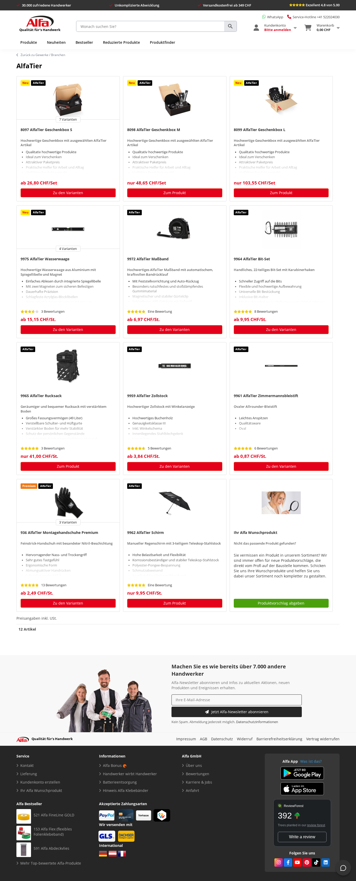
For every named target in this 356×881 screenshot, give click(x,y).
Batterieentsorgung (120, 782)
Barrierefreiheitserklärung (279, 738)
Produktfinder (162, 42)
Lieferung (28, 773)
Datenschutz (222, 738)
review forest (316, 825)
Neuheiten (56, 42)
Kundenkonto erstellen (40, 782)
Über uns (194, 765)
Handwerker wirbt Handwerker (130, 773)
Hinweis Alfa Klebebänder (125, 790)
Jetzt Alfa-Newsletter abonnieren (239, 711)
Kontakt (27, 765)
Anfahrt (192, 790)
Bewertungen (197, 773)
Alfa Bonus (112, 765)
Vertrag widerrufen (323, 738)
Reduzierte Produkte (121, 42)
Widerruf (245, 738)
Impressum (186, 738)
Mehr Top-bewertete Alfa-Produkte (50, 863)
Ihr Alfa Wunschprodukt (41, 790)
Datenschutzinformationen (257, 722)
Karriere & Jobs (199, 782)
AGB (203, 738)
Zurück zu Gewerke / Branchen (43, 55)
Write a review (302, 837)
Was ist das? (311, 761)
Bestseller (84, 42)
